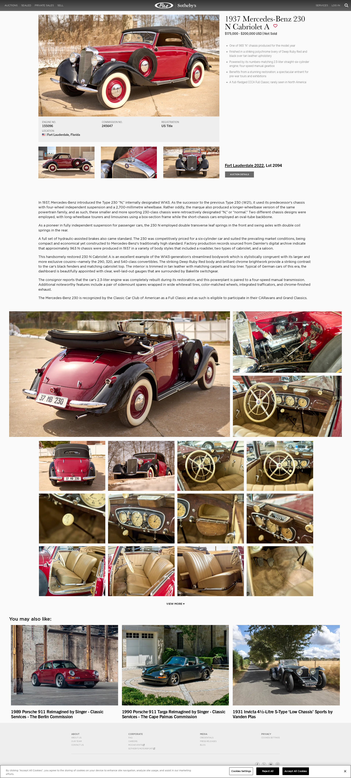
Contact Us (77, 745)
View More (174, 603)
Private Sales (44, 5)
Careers (132, 741)
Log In (336, 5)
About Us (76, 738)
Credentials (206, 738)
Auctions (11, 5)
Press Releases (208, 741)
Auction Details (239, 174)
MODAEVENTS (135, 745)
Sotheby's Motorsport (140, 748)
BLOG (202, 745)
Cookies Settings (270, 738)
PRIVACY (266, 734)
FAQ (130, 738)
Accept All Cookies (295, 771)
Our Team (76, 741)
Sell (60, 5)
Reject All (267, 771)
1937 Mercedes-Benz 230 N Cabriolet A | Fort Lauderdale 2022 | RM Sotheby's (175, 5)
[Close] (345, 771)
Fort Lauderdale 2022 (244, 165)
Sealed (26, 5)
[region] (175, 771)
